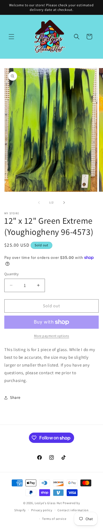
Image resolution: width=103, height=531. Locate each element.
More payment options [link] (51, 336)
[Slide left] (39, 202)
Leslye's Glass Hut (49, 503)
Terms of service (54, 519)
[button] (11, 36)
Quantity (11, 274)
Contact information (73, 510)
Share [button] (15, 397)
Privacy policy (41, 510)
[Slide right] (64, 202)
